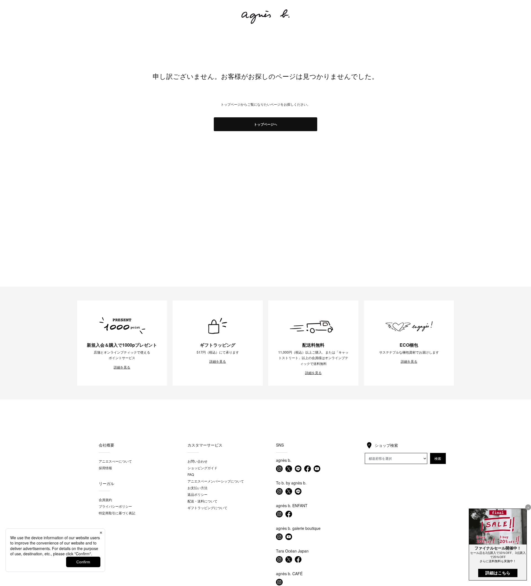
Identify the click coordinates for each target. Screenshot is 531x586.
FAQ (191, 474)
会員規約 (105, 499)
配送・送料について (202, 501)
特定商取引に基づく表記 (117, 512)
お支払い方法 (197, 487)
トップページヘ (265, 124)
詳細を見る (122, 367)
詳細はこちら (497, 573)
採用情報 (105, 467)
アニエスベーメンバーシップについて (216, 481)
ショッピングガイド (202, 467)
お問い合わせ (197, 461)
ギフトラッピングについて (207, 507)
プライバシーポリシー (115, 506)
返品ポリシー (197, 494)
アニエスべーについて (115, 461)
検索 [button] (437, 458)
